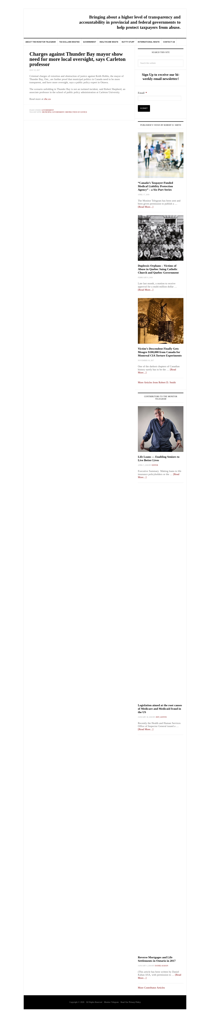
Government (48, 110)
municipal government (53, 112)
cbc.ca (47, 99)
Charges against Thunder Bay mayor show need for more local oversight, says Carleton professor (77, 59)
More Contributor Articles (151, 987)
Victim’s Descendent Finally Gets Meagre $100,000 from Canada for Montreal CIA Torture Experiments (160, 352)
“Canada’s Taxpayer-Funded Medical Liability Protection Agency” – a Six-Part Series (155, 186)
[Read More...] (145, 206)
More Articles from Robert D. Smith (157, 382)
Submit (144, 108)
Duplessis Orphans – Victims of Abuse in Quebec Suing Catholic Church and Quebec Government (158, 269)
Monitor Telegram (48, 20)
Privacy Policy (135, 1002)
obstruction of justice (76, 112)
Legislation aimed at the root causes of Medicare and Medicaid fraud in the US (160, 709)
